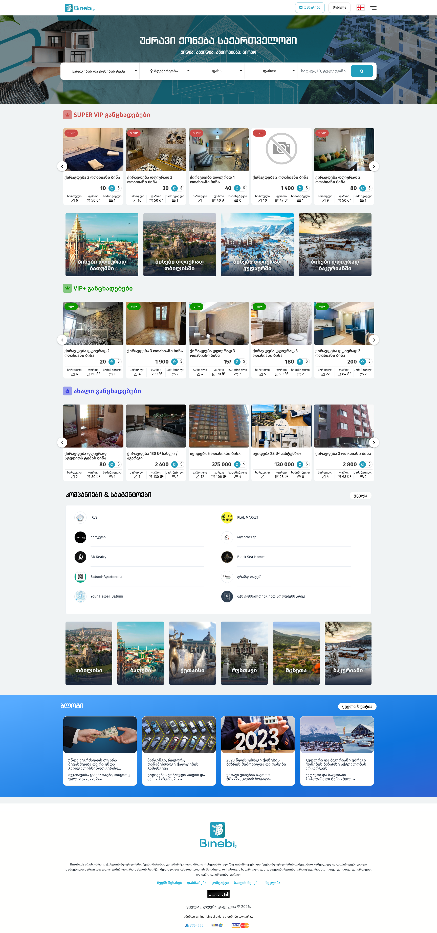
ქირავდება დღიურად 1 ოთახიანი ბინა (212, 179)
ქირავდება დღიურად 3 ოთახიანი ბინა (212, 353)
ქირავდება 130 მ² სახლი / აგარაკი (152, 455)
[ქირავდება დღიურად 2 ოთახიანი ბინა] (156, 149)
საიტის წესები (246, 883)
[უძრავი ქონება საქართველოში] (78, 7)
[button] (99, 71)
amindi (200, 916)
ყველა (360, 495)
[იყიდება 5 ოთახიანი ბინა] (219, 426)
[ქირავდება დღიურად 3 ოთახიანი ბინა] (219, 323)
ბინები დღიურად (240, 916)
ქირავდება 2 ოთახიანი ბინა (92, 177)
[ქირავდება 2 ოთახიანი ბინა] (93, 149)
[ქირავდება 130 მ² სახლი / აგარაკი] (156, 426)
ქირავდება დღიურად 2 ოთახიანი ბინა (149, 179)
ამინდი (189, 916)
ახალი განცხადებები (106, 391)
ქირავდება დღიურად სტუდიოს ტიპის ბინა (85, 455)
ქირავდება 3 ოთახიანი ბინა (155, 350)
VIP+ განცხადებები (102, 288)
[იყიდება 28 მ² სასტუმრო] (281, 426)
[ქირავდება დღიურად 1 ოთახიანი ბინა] (219, 149)
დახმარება (196, 883)
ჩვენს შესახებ (169, 883)
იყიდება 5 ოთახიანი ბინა (215, 453)
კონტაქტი (220, 883)
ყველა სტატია (357, 706)
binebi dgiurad (216, 916)
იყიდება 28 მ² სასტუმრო (277, 453)
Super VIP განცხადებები (111, 115)
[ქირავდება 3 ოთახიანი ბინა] (156, 323)
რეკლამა (272, 883)
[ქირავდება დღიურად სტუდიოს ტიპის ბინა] (93, 426)
